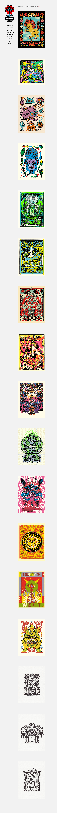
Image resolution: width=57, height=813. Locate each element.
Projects (10, 28)
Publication (10, 32)
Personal (10, 25)
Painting (10, 36)
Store (10, 43)
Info (10, 41)
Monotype (10, 34)
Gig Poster (10, 30)
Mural (10, 39)
